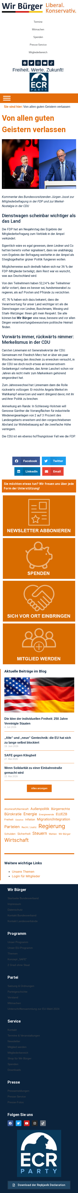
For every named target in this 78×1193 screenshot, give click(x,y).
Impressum (14, 903)
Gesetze (19, 820)
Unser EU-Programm (20, 947)
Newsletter (14, 1041)
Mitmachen (38, 29)
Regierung (51, 826)
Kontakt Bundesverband (22, 915)
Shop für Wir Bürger (19, 1058)
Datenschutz (15, 909)
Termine (38, 21)
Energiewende (46, 814)
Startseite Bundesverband (23, 898)
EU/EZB (61, 814)
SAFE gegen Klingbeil (20, 755)
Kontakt (12, 1029)
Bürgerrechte (60, 809)
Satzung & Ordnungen (21, 985)
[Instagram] (38, 63)
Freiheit (8, 819)
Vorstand (13, 997)
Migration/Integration (53, 819)
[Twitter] (31, 63)
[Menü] (7, 98)
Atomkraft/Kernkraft (16, 809)
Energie (30, 814)
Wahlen (53, 833)
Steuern (39, 833)
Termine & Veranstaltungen (24, 1035)
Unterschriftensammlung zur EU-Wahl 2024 (33, 1008)
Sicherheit (23, 834)
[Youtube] (45, 63)
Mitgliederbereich (38, 52)
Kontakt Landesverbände (23, 921)
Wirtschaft (16, 840)
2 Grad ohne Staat (19, 964)
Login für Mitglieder (26, 876)
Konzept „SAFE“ (17, 959)
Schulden (10, 833)
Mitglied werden (17, 1046)
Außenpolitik (39, 809)
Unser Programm (18, 942)
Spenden (38, 37)
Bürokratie (13, 814)
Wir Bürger (65, 833)
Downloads (14, 1069)
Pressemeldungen (18, 1090)
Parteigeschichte (17, 991)
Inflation (30, 819)
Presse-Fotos (16, 1102)
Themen (13, 953)
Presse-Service (38, 44)
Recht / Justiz (29, 827)
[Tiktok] (51, 63)
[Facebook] (25, 63)
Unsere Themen (23, 871)
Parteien (12, 826)
